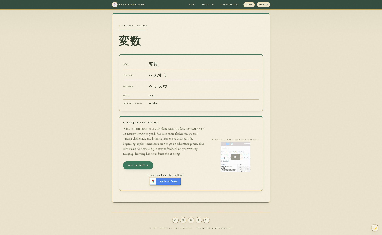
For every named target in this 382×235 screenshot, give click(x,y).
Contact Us (207, 5)
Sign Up (263, 4)
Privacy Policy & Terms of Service (214, 228)
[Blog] (175, 220)
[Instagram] (206, 220)
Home (192, 5)
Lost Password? (229, 5)
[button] (235, 157)
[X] (183, 220)
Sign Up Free (136, 165)
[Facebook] (199, 220)
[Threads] (191, 220)
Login (249, 4)
